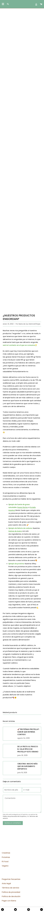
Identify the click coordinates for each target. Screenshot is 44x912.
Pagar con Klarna (9, 901)
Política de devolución (11, 896)
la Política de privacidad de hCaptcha (20, 815)
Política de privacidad (11, 892)
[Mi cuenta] (36, 4)
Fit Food (5, 861)
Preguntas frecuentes (11, 879)
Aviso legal (6, 883)
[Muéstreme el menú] (3, 4)
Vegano (5, 866)
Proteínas (6, 857)
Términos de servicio (10, 888)
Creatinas (6, 853)
